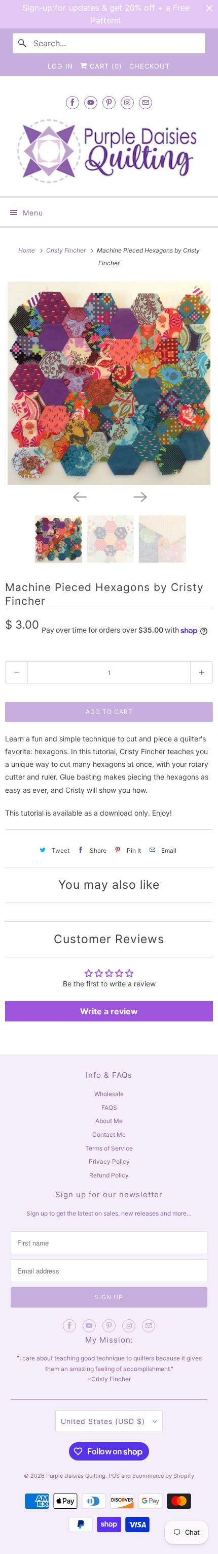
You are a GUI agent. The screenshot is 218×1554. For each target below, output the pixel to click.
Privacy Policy (109, 1161)
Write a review (109, 1011)
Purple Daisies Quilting (75, 1475)
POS (114, 1475)
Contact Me (109, 1134)
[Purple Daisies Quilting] (109, 151)
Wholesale (109, 1094)
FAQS (109, 1107)
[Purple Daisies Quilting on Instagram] (127, 102)
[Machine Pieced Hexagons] (109, 383)
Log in (60, 66)
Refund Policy (109, 1175)
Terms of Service (109, 1148)
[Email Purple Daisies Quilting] (145, 102)
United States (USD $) (104, 1421)
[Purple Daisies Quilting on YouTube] (90, 102)
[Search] (23, 43)
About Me (109, 1121)
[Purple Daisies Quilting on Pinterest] (109, 102)
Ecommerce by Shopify (163, 1475)
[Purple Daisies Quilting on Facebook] (72, 102)
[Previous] (78, 496)
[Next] (139, 496)
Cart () (104, 66)
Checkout (149, 66)
